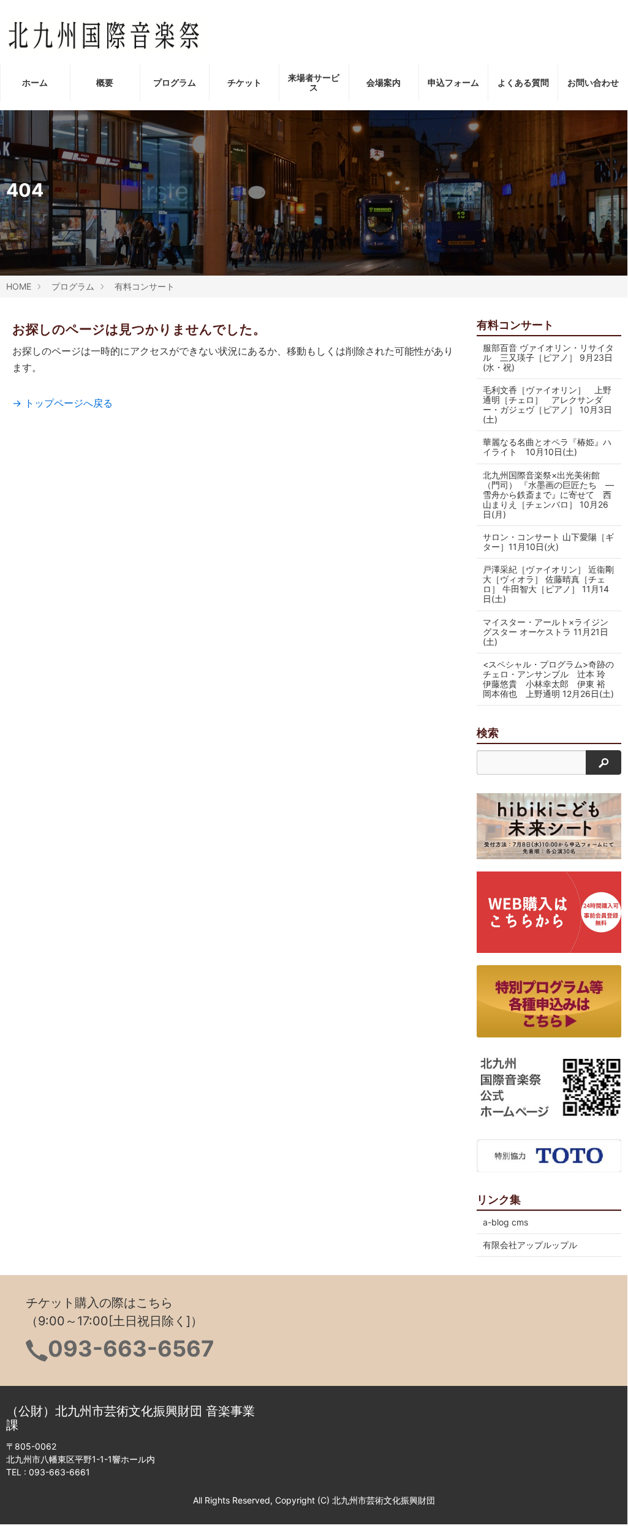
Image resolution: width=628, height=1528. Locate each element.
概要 (104, 82)
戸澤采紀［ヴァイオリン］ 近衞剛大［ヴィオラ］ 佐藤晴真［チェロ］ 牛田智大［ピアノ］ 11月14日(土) (548, 584)
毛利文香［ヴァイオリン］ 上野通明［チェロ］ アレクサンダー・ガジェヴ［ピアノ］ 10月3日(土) (547, 404)
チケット (244, 82)
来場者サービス (313, 82)
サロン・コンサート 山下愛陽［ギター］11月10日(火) (548, 542)
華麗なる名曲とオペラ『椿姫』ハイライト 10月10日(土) (547, 447)
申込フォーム (453, 82)
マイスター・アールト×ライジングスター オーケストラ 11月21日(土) (545, 632)
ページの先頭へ (601, 1500)
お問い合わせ (593, 82)
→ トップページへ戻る (62, 403)
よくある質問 (523, 82)
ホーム (35, 82)
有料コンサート (145, 286)
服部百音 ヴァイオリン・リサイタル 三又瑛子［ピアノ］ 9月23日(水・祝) (548, 357)
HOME (18, 286)
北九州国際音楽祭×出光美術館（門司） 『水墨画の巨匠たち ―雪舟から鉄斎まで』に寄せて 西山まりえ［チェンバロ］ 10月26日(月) (548, 494)
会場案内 (383, 82)
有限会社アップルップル (530, 1245)
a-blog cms (505, 1222)
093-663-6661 (59, 1472)
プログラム (174, 82)
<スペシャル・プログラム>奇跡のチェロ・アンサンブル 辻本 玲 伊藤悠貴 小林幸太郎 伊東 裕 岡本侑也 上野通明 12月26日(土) (548, 679)
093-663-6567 (131, 1348)
